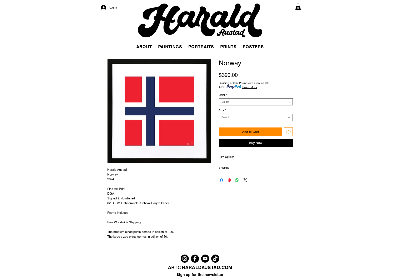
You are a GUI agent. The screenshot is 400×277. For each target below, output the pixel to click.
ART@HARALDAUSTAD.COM (200, 267)
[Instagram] (185, 259)
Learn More (249, 87)
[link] (298, 7)
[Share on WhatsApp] (237, 180)
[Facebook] (195, 259)
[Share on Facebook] (221, 180)
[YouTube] (205, 259)
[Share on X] (245, 180)
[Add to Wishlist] (288, 131)
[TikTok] (215, 259)
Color (223, 94)
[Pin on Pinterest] (229, 180)
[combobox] (256, 101)
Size (222, 110)
